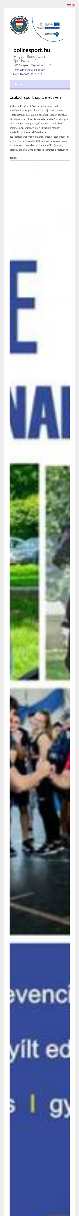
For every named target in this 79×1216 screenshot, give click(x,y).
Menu (18, 84)
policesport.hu (31, 50)
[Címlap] (19, 25)
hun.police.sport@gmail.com (30, 70)
